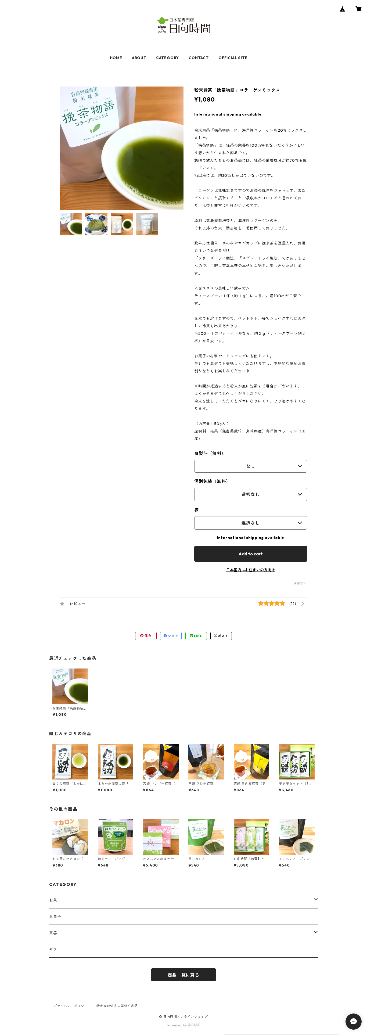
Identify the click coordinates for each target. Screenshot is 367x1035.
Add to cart (251, 553)
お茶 (53, 900)
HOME (116, 57)
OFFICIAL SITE (232, 57)
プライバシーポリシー (70, 1006)
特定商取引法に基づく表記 (117, 1006)
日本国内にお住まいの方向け (250, 569)
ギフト (55, 949)
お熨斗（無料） (210, 453)
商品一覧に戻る (183, 975)
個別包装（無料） (212, 481)
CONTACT (199, 57)
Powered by (177, 1025)
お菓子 (55, 916)
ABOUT (139, 57)
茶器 (53, 932)
